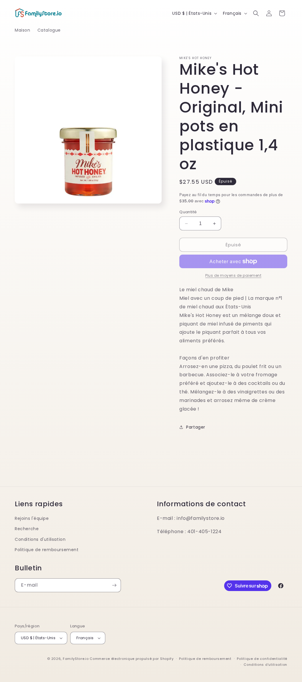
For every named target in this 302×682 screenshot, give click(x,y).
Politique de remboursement (47, 550)
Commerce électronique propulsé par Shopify (131, 658)
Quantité (188, 212)
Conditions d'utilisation (40, 539)
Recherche (27, 529)
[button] (256, 13)
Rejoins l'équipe (32, 518)
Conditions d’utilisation (265, 664)
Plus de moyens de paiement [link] (233, 275)
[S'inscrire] (114, 585)
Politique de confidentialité (262, 658)
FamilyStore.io (76, 658)
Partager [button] (195, 427)
